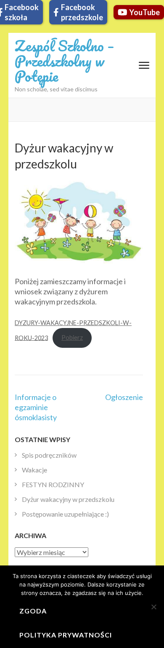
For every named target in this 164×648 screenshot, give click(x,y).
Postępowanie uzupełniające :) (65, 514)
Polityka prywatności (65, 635)
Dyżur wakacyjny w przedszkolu (68, 499)
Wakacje (34, 470)
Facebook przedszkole (82, 12)
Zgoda (33, 611)
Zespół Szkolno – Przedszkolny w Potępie (64, 61)
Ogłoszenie (124, 397)
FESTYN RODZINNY (53, 484)
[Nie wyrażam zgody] (153, 607)
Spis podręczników (49, 455)
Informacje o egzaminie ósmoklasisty (36, 407)
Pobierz (72, 337)
